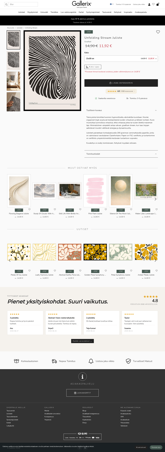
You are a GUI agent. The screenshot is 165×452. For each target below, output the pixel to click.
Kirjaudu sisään (126, 411)
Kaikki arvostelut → (82, 341)
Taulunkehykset (12, 417)
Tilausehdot (86, 417)
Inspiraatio (128, 12)
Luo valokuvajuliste (68, 12)
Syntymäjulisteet (93, 12)
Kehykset (117, 12)
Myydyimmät (32, 12)
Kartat (81, 12)
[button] (6, 4)
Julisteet (21, 12)
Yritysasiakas (125, 423)
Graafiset (87, 42)
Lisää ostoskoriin (123, 83)
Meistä (46, 411)
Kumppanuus (49, 417)
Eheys (84, 423)
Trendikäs (54, 12)
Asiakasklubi (125, 420)
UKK (122, 417)
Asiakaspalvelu (141, 12)
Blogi (84, 411)
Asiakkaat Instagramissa (90, 414)
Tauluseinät (106, 12)
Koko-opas (94, 67)
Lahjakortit (84, 393)
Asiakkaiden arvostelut (52, 414)
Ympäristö (47, 420)
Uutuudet (44, 12)
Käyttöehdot (86, 420)
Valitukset (124, 426)
